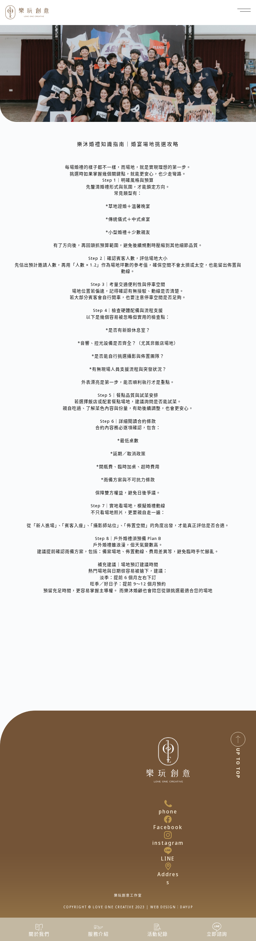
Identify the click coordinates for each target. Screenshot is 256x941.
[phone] (168, 803)
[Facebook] (168, 819)
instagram (168, 842)
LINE (168, 858)
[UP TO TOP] (238, 739)
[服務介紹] (98, 927)
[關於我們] (39, 927)
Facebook (167, 827)
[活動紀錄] (157, 927)
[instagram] (168, 835)
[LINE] (168, 851)
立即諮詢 (217, 934)
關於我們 (39, 934)
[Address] (168, 866)
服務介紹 (98, 934)
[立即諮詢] (216, 927)
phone (168, 811)
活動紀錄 (157, 934)
